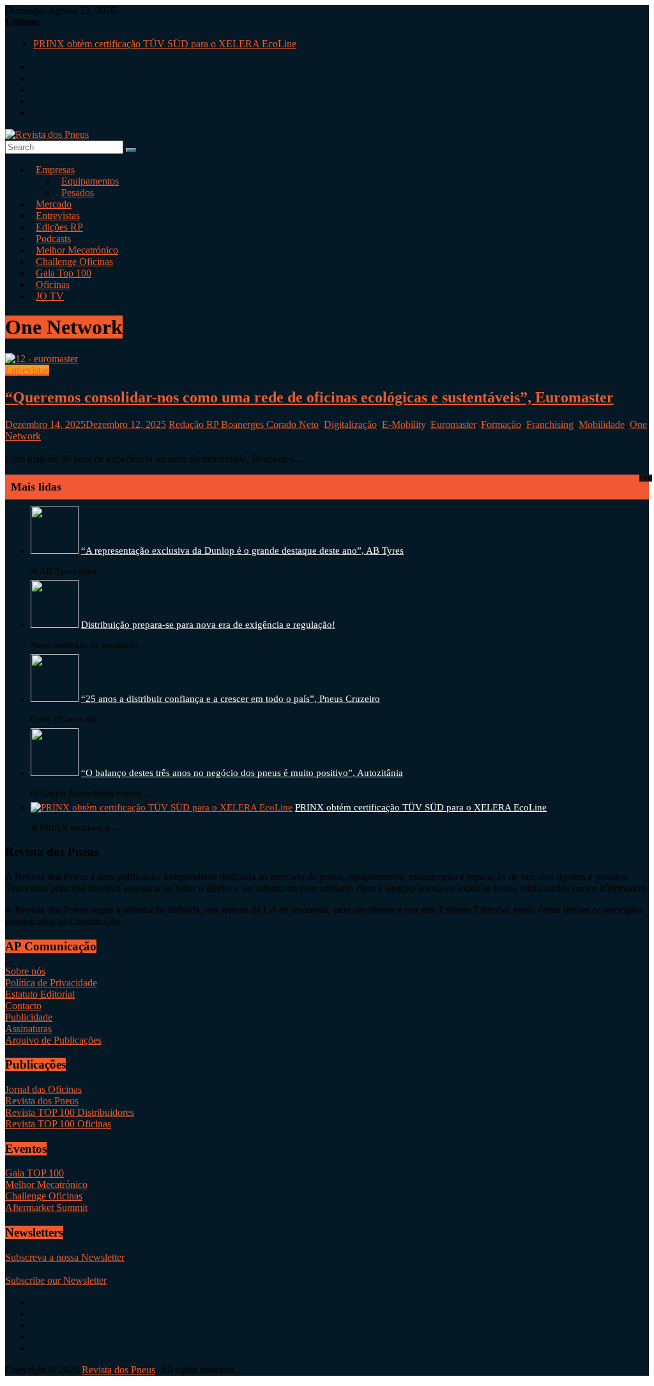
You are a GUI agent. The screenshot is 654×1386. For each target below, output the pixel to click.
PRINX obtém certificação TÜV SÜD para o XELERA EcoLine (164, 43)
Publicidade (28, 1017)
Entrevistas (27, 370)
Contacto (23, 1005)
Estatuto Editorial (40, 994)
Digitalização (350, 424)
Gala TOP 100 (34, 1173)
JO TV (50, 296)
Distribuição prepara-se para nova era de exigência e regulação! (208, 625)
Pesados (77, 192)
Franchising (550, 424)
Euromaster (453, 424)
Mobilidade (602, 424)
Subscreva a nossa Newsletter (65, 1257)
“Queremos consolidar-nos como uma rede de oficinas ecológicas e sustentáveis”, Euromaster (309, 397)
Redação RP (195, 424)
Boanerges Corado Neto (270, 424)
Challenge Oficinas (43, 1196)
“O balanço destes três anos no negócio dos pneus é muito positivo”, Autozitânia (242, 773)
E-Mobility (403, 424)
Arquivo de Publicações (53, 1040)
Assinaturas (28, 1028)
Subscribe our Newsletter (56, 1280)
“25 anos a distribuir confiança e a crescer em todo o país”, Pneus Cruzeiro (230, 699)
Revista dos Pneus (42, 1100)
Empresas (55, 169)
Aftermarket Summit (46, 1207)
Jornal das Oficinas (43, 1089)
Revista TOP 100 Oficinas (58, 1123)
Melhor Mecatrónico (46, 1184)
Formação (501, 424)
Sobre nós (25, 971)
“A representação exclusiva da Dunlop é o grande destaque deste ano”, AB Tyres (242, 550)
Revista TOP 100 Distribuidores (69, 1112)
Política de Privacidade (51, 982)
